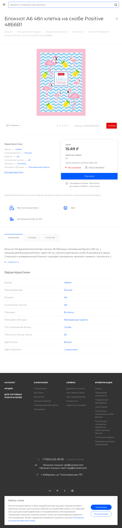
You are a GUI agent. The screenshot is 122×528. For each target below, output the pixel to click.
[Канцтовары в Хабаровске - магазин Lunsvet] (61, 82)
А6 (18, 156)
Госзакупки (72, 401)
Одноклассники (65, 491)
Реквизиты (39, 409)
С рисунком (71, 349)
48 (29, 160)
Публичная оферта (104, 437)
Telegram (57, 491)
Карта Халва (101, 407)
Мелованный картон (39, 167)
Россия (28, 153)
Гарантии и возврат (76, 405)
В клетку (22, 163)
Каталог (9, 382)
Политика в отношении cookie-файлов (104, 414)
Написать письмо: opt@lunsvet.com (63, 465)
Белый (68, 342)
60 (65, 334)
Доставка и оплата (75, 388)
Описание (13, 238)
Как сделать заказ (75, 392)
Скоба (67, 327)
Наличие (50, 238)
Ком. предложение (75, 397)
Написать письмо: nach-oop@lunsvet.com (63, 468)
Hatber (18, 149)
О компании (40, 388)
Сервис (71, 382)
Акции (8, 388)
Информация (103, 382)
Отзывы (32, 238)
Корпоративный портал (46, 405)
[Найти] (115, 5)
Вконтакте (49, 491)
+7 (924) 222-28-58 (53, 459)
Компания (41, 382)
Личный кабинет (42, 401)
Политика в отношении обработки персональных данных (102, 427)
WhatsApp (72, 491)
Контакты (38, 392)
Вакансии (39, 397)
